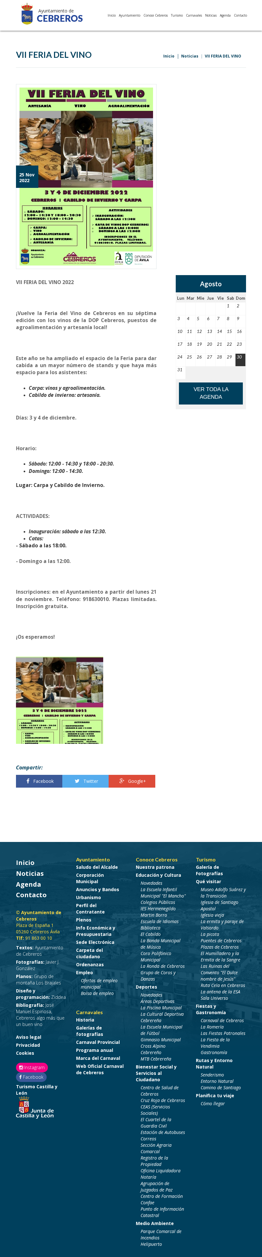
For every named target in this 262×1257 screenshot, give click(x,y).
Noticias (211, 15)
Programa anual (94, 1050)
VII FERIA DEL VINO (223, 56)
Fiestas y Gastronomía (211, 1009)
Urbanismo (88, 897)
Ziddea (41, 994)
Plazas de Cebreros (220, 947)
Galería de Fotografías (209, 870)
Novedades (151, 883)
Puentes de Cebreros (221, 940)
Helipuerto (151, 1244)
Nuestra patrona (155, 867)
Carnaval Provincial (98, 1042)
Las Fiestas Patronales (223, 1033)
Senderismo (212, 1075)
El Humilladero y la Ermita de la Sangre (220, 956)
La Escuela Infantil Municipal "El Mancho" (163, 892)
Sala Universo (214, 998)
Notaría (148, 1177)
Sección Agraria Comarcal (156, 1148)
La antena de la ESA (220, 992)
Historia (85, 1020)
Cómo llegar (213, 1103)
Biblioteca (150, 928)
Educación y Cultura (158, 875)
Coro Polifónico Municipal (156, 956)
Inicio (112, 15)
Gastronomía (214, 1052)
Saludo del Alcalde (97, 867)
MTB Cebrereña (156, 1059)
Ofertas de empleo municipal (99, 983)
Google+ (136, 781)
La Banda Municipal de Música (161, 943)
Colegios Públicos (158, 902)
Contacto (240, 15)
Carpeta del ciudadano (89, 953)
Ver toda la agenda (211, 393)
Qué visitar (208, 881)
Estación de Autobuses (163, 1132)
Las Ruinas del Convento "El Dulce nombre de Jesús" (219, 972)
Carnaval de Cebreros (222, 1020)
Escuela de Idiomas (160, 921)
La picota (210, 934)
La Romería (212, 1027)
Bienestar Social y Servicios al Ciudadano (156, 1073)
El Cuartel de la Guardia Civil (156, 1122)
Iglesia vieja (212, 915)
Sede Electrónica (95, 942)
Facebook (43, 781)
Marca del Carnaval (98, 1058)
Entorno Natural (217, 1081)
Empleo (84, 972)
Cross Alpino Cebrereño (153, 1049)
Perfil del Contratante (90, 908)
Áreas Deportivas (157, 1001)
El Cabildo (151, 934)
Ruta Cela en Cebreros (223, 985)
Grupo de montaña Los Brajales (38, 979)
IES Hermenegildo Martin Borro (158, 912)
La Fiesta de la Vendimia (215, 1043)
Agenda (225, 15)
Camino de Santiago (221, 1087)
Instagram (34, 1067)
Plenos (83, 920)
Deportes (146, 987)
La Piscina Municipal (161, 1008)
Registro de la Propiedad (154, 1161)
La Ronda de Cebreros (163, 966)
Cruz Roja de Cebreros (163, 1100)
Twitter (90, 781)
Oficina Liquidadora (161, 1171)
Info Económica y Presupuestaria (95, 931)
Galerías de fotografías (89, 1031)
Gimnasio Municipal (161, 1040)
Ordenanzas (90, 964)
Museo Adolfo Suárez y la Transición (223, 892)
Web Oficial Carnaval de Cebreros (100, 1069)
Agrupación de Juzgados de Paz (157, 1186)
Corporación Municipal (90, 878)
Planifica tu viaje (215, 1095)
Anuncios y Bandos (97, 889)
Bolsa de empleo (97, 993)
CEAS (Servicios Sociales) (155, 1110)
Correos (148, 1139)
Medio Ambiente (155, 1223)
